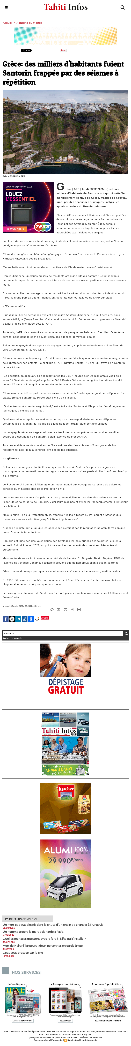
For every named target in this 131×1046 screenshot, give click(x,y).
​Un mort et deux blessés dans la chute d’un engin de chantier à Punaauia (53, 924)
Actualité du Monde (29, 22)
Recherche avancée (12, 638)
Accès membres (42, 1040)
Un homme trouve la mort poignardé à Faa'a (33, 931)
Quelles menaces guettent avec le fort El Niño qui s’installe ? (44, 938)
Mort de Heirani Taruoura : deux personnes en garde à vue (43, 945)
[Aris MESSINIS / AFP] (65, 91)
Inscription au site (89, 1040)
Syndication (73, 1040)
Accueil (7, 22)
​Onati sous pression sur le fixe (23, 952)
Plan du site (57, 1040)
